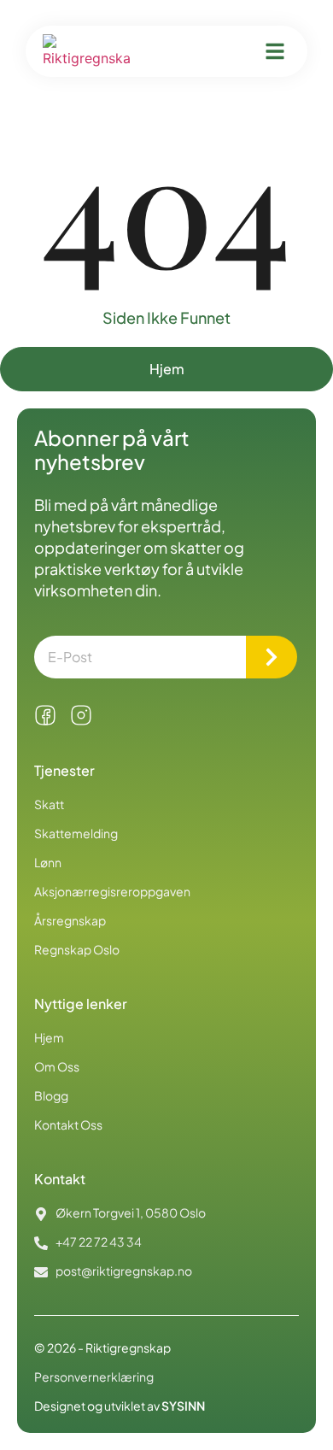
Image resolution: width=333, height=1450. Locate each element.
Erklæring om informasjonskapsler (114, 1436)
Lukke (66, 1391)
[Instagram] (81, 715)
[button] (275, 51)
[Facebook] (45, 715)
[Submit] (271, 657)
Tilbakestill (204, 1391)
